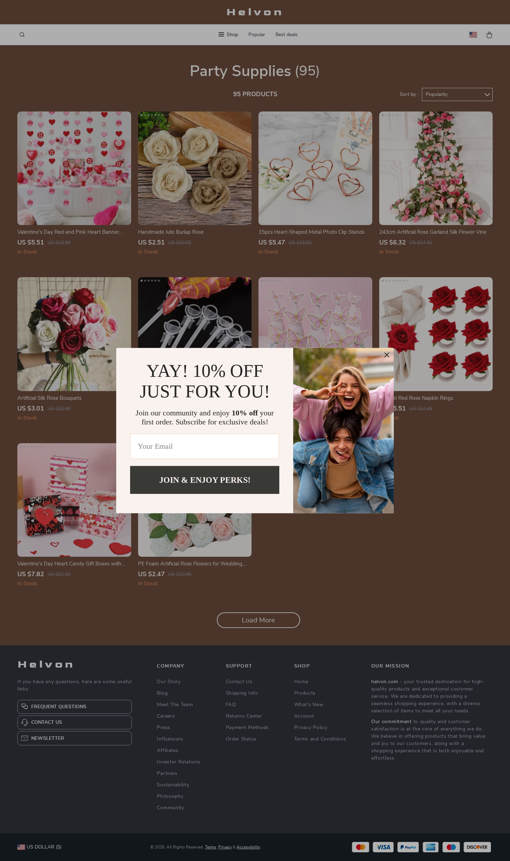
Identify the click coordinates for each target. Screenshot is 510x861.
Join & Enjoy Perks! (204, 479)
